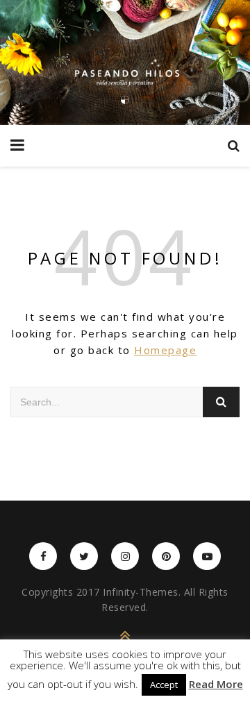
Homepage (165, 350)
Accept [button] (164, 684)
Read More (216, 684)
